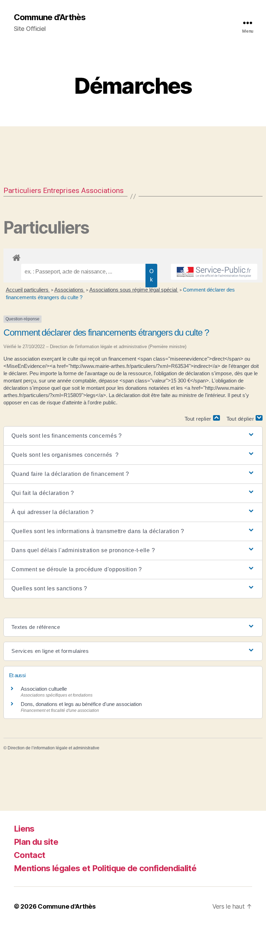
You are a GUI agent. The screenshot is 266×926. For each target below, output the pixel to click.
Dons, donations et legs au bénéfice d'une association (81, 704)
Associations (102, 190)
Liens (24, 829)
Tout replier (199, 419)
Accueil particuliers (28, 290)
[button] (132, 436)
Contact (29, 855)
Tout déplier (241, 419)
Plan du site (36, 842)
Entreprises (61, 190)
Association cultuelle (44, 689)
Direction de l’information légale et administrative (53, 748)
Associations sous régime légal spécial (133, 290)
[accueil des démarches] (133, 256)
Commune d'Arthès (50, 17)
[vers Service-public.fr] (214, 272)
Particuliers (22, 190)
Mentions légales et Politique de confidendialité (105, 868)
